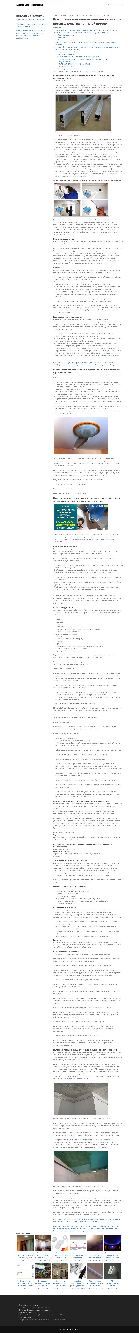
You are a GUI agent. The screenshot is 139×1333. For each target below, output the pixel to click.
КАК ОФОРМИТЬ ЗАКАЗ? (67, 66)
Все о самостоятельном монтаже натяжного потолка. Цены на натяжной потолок (86, 30)
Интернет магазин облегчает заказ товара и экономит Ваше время (83, 59)
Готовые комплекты (97, 1231)
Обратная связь (25, 1317)
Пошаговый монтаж (113, 1228)
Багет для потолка (29, 4)
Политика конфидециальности (30, 1312)
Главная (102, 5)
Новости (111, 5)
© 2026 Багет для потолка (28, 1305)
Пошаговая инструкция (61, 1228)
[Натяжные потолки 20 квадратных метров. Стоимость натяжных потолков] (112, 1250)
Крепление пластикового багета (70, 40)
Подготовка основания (66, 35)
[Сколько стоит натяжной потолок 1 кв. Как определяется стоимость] (25, 1279)
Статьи (120, 5)
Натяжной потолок (90, 1226)
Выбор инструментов (66, 54)
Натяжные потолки (60, 1231)
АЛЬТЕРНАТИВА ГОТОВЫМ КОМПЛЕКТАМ (74, 64)
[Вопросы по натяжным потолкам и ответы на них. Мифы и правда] (60, 1250)
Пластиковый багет (97, 1228)
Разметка (61, 37)
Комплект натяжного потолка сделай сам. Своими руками (77, 57)
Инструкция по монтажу (80, 1228)
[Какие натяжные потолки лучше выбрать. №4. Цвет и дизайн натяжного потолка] (43, 1250)
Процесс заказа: (64, 62)
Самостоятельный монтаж (72, 1226)
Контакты (22, 1310)
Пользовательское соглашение (39, 1310)
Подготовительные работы (68, 52)
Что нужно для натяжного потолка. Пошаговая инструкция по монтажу (82, 33)
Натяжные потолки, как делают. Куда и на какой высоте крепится (79, 71)
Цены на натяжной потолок (108, 1226)
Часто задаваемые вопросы (68, 69)
